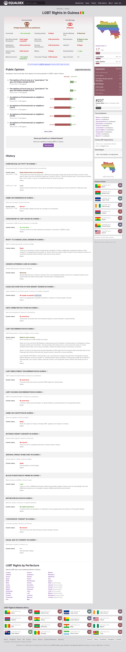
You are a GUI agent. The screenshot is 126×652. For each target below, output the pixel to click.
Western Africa (22, 608)
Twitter (96, 639)
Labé (28, 591)
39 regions (22, 101)
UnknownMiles (100, 130)
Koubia (29, 583)
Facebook (103, 639)
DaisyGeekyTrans (101, 121)
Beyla (7, 579)
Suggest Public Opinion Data (82, 70)
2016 (57, 176)
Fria (7, 599)
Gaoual (29, 572)
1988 (15, 174)
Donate (28, 639)
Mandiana (51, 574)
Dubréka (8, 593)
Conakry (50, 597)
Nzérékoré (51, 577)
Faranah (8, 595)
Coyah (8, 585)
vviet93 (98, 134)
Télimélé (8, 574)
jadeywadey (99, 123)
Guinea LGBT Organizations (104, 140)
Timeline (93, 3)
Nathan (98, 117)
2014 (31, 382)
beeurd (98, 125)
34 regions (22, 109)
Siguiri (50, 581)
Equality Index (79, 3)
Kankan (29, 577)
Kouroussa (30, 587)
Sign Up (99, 645)
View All (118, 69)
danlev (98, 119)
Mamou (50, 572)
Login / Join (117, 3)
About (6, 639)
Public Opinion (102, 3)
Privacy (40, 639)
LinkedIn (118, 639)
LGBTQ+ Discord (44, 64)
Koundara (30, 585)
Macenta (29, 597)
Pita (49, 579)
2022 (55, 350)
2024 (25, 356)
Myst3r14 (98, 136)
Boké (7, 583)
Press (19, 639)
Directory (61, 639)
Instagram (111, 639)
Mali (28, 599)
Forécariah (9, 597)
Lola (28, 593)
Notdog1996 (99, 132)
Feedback (13, 639)
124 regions (23, 92)
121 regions (23, 84)
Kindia (29, 579)
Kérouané (30, 589)
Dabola (8, 587)
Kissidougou (31, 581)
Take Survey (48, 145)
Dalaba (8, 589)
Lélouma (29, 595)
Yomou (8, 577)
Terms (34, 639)
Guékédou (30, 574)
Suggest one (105, 146)
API (24, 639)
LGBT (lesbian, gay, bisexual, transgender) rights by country (70, 645)
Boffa (7, 581)
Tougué (8, 572)
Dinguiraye (9, 591)
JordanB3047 (100, 128)
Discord (89, 639)
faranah (50, 585)
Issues (87, 3)
